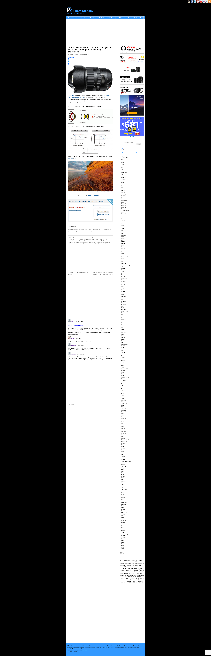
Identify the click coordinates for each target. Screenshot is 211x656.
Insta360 (123, 298)
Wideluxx (123, 525)
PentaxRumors (103, 17)
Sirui (122, 473)
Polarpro (123, 430)
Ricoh (122, 446)
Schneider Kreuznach (126, 461)
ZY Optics (123, 548)
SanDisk (123, 459)
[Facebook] (90, 59)
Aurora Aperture (124, 194)
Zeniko (122, 540)
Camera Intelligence (125, 210)
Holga (122, 286)
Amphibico (123, 177)
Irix (122, 299)
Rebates (126, 576)
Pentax (122, 415)
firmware (131, 565)
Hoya (122, 289)
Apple (122, 180)
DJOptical (123, 235)
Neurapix (123, 382)
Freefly (122, 258)
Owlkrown (123, 408)
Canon (122, 212)
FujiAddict (111, 17)
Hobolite (123, 284)
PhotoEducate (124, 420)
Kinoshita (123, 312)
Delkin (122, 232)
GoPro (122, 273)
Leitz (122, 336)
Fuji (122, 261)
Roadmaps (131, 577)
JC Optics (123, 301)
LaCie (122, 326)
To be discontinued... (130, 578)
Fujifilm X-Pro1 (138, 565)
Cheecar (123, 218)
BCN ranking (132, 560)
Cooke (122, 225)
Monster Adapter (125, 377)
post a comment (100, 231)
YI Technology (124, 534)
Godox (122, 271)
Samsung (123, 456)
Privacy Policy (105, 647)
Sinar (122, 471)
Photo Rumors (83, 10)
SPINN (122, 487)
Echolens (123, 243)
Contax (123, 223)
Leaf (122, 331)
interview (135, 567)
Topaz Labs (123, 504)
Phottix (123, 421)
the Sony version (108, 97)
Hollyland (123, 288)
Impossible (123, 296)
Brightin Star (124, 204)
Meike (122, 362)
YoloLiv (123, 535)
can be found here (90, 103)
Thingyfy (123, 494)
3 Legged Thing (124, 157)
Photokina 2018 (138, 575)
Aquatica (123, 182)
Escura (122, 246)
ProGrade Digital (125, 440)
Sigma (122, 469)
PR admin (71, 54)
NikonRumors (84, 17)
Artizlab (123, 187)
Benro (122, 199)
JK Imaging (123, 304)
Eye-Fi (122, 253)
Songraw (123, 482)
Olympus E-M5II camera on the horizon (78, 273)
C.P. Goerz (123, 207)
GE (122, 266)
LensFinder (76, 17)
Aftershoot (123, 166)
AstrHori (123, 190)
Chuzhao (123, 222)
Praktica (123, 435)
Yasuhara (123, 532)
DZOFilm (123, 242)
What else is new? (134, 581)
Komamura (123, 319)
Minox (122, 372)
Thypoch (123, 497)
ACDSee (123, 161)
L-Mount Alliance (137, 568)
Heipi (122, 283)
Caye (122, 217)
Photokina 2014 (123, 575)
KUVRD (123, 324)
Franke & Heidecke (125, 256)
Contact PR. (85, 650)
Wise (122, 527)
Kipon (122, 314)
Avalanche (123, 195)
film (143, 563)
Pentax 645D (122, 571)
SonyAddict (119, 17)
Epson (122, 245)
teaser (122, 578)
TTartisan (123, 509)
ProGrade (123, 438)
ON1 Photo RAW (135, 570)
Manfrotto (123, 357)
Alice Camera (124, 172)
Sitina (122, 474)
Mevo (122, 367)
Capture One (124, 213)
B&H (89, 195)
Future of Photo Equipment (127, 265)
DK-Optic (123, 237)
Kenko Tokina (124, 311)
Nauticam (123, 380)
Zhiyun (123, 544)
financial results (124, 565)
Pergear (123, 416)
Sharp (122, 468)
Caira (122, 209)
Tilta (122, 499)
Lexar (122, 341)
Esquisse (123, 248)
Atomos (123, 192)
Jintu (122, 303)
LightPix (123, 345)
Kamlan (123, 308)
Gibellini (123, 268)
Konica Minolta (124, 321)
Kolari (122, 317)
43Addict (136, 17)
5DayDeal (121, 560)
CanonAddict (128, 17)
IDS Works (123, 291)
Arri (122, 185)
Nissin (122, 388)
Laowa (122, 329)
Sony (122, 486)
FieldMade (123, 255)
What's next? (122, 582)
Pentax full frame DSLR (129, 571)
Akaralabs (123, 171)
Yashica (123, 530)
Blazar (122, 202)
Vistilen (123, 517)
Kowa (122, 322)
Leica (122, 334)
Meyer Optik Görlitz (125, 369)
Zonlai (122, 547)
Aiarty (122, 169)
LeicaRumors (93, 17)
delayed (133, 563)
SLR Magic (123, 478)
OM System (123, 400)
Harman (123, 279)
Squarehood (124, 489)
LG (122, 342)
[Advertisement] (90, 33)
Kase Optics (124, 309)
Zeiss (122, 539)
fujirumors (130, 567)
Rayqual (123, 443)
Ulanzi (122, 511)
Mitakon (123, 375)
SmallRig (123, 479)
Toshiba (123, 506)
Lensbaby (123, 339)
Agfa (122, 167)
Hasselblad (123, 281)
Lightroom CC (122, 570)
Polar (122, 426)
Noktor (122, 392)
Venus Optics (124, 512)
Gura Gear (123, 275)
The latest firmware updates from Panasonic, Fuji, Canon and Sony (102, 273)
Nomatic (123, 393)
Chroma (123, 220)
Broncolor (123, 205)
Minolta (123, 370)
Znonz (122, 545)
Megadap (123, 360)
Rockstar (123, 448)
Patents (141, 570)
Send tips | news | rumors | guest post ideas (129, 152)
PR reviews (123, 433)
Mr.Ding (123, 378)
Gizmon (123, 270)
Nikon (122, 385)
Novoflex (123, 395)
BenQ (122, 197)
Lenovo (123, 337)
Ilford (122, 294)
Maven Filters (124, 359)
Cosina (122, 227)
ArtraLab (123, 189)
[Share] (90, 64)
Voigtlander (124, 520)
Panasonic (123, 410)
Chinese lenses (131, 562)
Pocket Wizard (124, 425)
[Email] (90, 62)
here (69, 158)
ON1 (122, 402)
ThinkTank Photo (125, 496)
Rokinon (123, 449)
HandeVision (124, 278)
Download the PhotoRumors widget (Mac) (75, 648)
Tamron (80, 229)
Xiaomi (123, 529)
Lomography (124, 349)
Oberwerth (123, 397)
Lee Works (123, 332)
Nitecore (123, 390)
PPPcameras (124, 431)
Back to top (71, 404)
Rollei (122, 451)
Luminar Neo (128, 570)
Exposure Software (125, 251)
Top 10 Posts (124, 502)
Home (69, 17)
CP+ (143, 562)
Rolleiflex (123, 453)
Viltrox (122, 515)
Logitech (123, 347)
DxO (122, 240)
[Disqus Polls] (90, 297)
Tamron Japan (71, 95)
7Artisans (123, 159)
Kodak (122, 316)
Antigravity (123, 179)
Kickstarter (123, 568)
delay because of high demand (125, 563)
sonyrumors (138, 576)
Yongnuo (123, 537)
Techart (123, 492)
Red (122, 445)
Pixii (122, 423)
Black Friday (139, 560)
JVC (122, 306)
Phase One (123, 418)
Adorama (96, 195)
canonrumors (123, 562)
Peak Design (124, 411)
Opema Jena (124, 403)
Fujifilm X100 (123, 567)
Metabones (123, 364)
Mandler (123, 355)
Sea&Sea (123, 463)
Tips (141, 17)
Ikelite (122, 293)
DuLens (123, 238)
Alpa (122, 174)
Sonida (122, 484)
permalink (78, 231)
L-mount (129, 568)
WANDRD (123, 522)
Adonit (122, 164)
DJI (122, 233)
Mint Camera (124, 374)
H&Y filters (123, 276)
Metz (122, 365)
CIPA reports (138, 562)
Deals (122, 230)
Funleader (123, 263)
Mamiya (123, 354)
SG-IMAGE (123, 466)
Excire (122, 250)
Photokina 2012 (139, 573)
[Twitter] (90, 61)
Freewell (123, 260)
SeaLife (123, 464)
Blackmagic (124, 200)
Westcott (123, 524)
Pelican (123, 413)
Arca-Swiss (123, 184)
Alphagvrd (123, 176)
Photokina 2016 (131, 575)
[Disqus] (90, 339)
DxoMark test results (138, 563)
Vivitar (122, 519)
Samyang (123, 458)
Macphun (123, 352)
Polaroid (123, 428)
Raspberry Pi (124, 441)
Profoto (122, 436)
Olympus (123, 398)
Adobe (122, 162)
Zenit (122, 542)
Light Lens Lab (124, 344)
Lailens (123, 327)
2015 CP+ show (126, 560)
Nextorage (123, 383)
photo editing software (129, 573)
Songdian (123, 481)
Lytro (122, 350)
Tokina (122, 501)
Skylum (123, 476)
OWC (122, 407)
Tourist (122, 507)
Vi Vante (123, 514)
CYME (122, 228)
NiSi (122, 387)
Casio (122, 215)
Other (122, 405)
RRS (122, 454)
